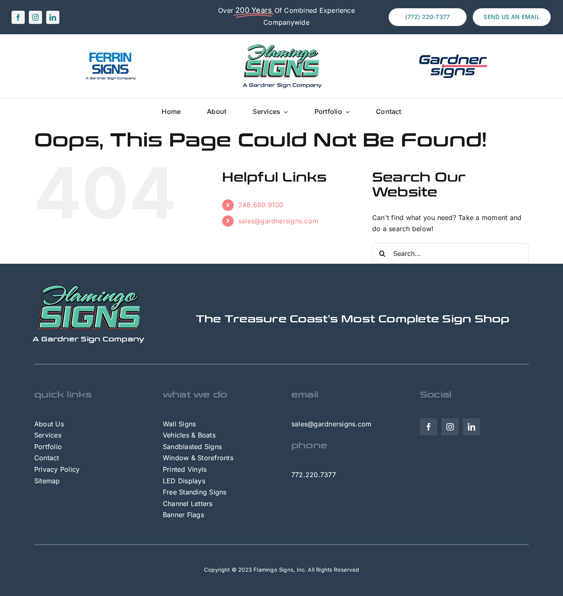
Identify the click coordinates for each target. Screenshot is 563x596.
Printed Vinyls (184, 469)
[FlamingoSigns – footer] (88, 288)
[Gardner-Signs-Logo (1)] (453, 58)
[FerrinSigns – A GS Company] (110, 54)
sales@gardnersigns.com (278, 221)
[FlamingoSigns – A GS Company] (281, 45)
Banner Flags (183, 515)
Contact (46, 458)
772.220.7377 (313, 475)
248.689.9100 (261, 205)
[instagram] (35, 17)
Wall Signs (179, 424)
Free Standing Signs (195, 492)
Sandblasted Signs (192, 446)
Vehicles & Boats (189, 435)
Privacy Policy (57, 469)
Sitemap (47, 481)
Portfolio (48, 446)
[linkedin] (52, 17)
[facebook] (18, 17)
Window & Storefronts (198, 458)
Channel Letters (188, 503)
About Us (49, 424)
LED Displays (184, 481)
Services (47, 435)
